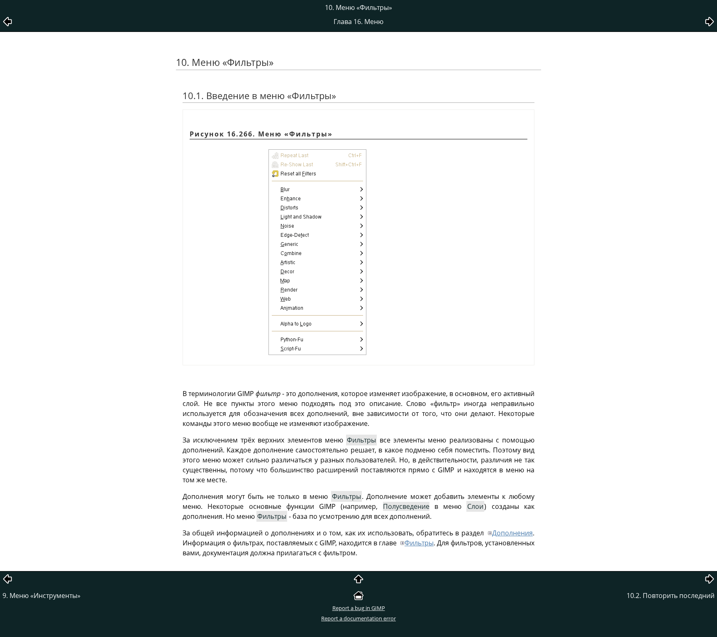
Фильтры (419, 542)
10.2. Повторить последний (671, 595)
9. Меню (41, 595)
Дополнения (512, 532)
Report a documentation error (358, 618)
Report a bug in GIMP (358, 608)
